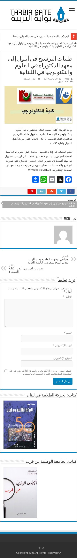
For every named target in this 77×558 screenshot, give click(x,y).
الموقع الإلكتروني (62, 358)
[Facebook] (39, 548)
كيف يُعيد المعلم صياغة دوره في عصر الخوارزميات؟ (41, 36)
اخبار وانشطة (54, 43)
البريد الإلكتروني (62, 345)
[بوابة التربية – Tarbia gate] (38, 14)
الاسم (68, 332)
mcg (67, 79)
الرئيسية (69, 43)
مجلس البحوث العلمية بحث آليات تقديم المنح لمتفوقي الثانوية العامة (48, 259)
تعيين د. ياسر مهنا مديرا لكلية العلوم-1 (26, 268)
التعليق (67, 296)
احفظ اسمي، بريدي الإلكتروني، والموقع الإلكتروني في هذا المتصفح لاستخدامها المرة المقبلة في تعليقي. (40, 372)
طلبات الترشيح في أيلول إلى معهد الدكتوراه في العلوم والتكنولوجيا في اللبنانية (42, 204)
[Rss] (43, 548)
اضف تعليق (63, 81)
